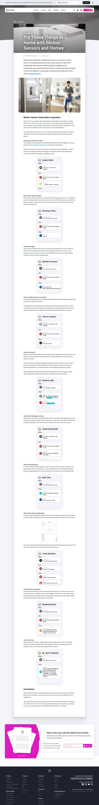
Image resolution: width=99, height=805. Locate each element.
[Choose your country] (81, 10)
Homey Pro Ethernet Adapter (12, 788)
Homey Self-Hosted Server (12, 784)
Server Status (41, 786)
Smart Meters (9, 803)
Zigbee (55, 780)
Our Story (24, 780)
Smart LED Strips (10, 799)
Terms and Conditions (88, 791)
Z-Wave (56, 778)
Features (43, 10)
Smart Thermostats (10, 797)
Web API (40, 782)
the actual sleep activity (39, 145)
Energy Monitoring (58, 795)
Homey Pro (28, 706)
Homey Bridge (70, 704)
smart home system (44, 123)
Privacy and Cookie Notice (77, 791)
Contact (24, 792)
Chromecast (42, 253)
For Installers (41, 800)
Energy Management (58, 793)
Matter (55, 786)
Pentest (40, 795)
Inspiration (21, 22)
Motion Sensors (9, 793)
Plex (36, 253)
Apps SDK (40, 780)
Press (23, 788)
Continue (86, 2)
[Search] (74, 10)
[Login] (77, 10)
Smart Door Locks (10, 795)
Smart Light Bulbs (10, 801)
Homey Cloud (9, 778)
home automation (35, 74)
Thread (56, 788)
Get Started (40, 778)
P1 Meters (56, 797)
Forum (39, 793)
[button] (69, 2)
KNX (55, 782)
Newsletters (25, 790)
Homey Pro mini (9, 782)
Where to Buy (25, 784)
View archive (21, 755)
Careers (24, 778)
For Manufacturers (42, 802)
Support (63, 10)
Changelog (40, 784)
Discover (56, 10)
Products (36, 10)
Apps (49, 10)
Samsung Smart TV (29, 253)
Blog (15, 22)
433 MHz (56, 784)
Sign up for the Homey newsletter (84, 776)
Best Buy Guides (10, 791)
